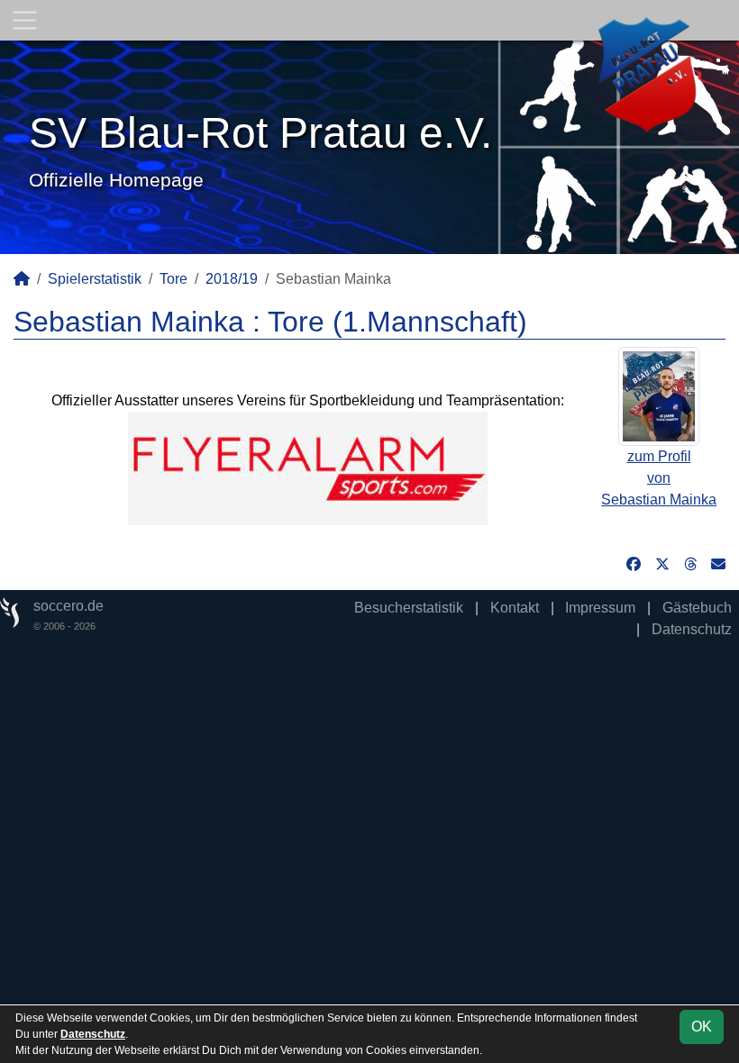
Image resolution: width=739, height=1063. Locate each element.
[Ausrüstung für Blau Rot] (308, 468)
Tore (173, 278)
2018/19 (231, 278)
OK (701, 1026)
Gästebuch (697, 607)
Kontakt (514, 607)
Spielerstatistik (94, 278)
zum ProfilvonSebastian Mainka (658, 478)
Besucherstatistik (408, 607)
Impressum (600, 607)
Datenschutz (692, 629)
